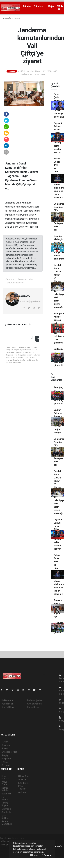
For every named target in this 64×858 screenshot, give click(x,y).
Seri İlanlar (7, 812)
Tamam (47, 855)
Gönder (38, 338)
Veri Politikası (8, 707)
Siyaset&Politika (9, 752)
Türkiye (27, 6)
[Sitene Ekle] (41, 689)
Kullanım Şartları (35, 700)
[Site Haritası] (35, 689)
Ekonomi (6, 765)
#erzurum (10, 279)
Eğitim (5, 762)
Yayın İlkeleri (7, 703)
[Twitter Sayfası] (8, 689)
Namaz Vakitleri (5, 789)
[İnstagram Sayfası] (14, 689)
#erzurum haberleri (14, 282)
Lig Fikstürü (5, 798)
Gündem (38, 6)
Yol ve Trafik (4, 783)
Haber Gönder (33, 707)
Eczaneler (6, 793)
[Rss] (30, 689)
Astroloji (22, 792)
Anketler (22, 779)
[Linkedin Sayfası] (25, 689)
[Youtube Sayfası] (19, 689)
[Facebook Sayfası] (3, 689)
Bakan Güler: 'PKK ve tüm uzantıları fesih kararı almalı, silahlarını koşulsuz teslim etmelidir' (59, 178)
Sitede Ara (23, 776)
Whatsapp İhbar (34, 703)
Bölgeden (6, 758)
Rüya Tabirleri (22, 787)
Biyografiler (23, 783)
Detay (35, 855)
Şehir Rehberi (5, 816)
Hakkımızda (7, 700)
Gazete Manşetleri (7, 822)
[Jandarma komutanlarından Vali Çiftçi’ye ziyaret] (24, 93)
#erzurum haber (25, 279)
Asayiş (5, 755)
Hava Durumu (5, 777)
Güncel (17, 18)
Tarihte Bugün (5, 804)
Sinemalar (6, 809)
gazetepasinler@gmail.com (27, 301)
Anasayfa (6, 18)
